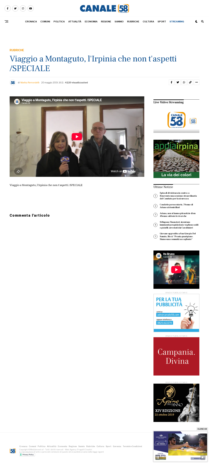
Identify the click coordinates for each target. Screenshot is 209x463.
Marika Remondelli (29, 82)
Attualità (74, 21)
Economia (91, 21)
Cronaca (31, 21)
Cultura (148, 21)
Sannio (119, 21)
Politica (59, 21)
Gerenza (117, 446)
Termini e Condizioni (132, 446)
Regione (106, 21)
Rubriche (133, 21)
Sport (162, 21)
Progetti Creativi (84, 449)
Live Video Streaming (168, 102)
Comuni (45, 21)
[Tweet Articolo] (178, 82)
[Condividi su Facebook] (171, 82)
